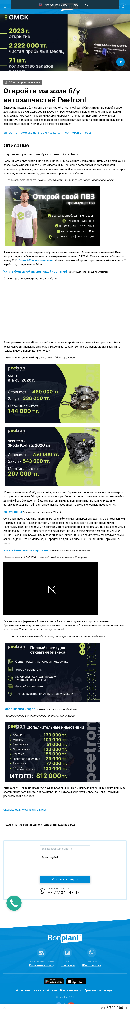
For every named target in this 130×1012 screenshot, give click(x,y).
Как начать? (72, 133)
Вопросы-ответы (70, 990)
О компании (23, 990)
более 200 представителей (36, 260)
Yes (75, 4)
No (86, 4)
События (91, 133)
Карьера (39, 990)
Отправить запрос (65, 879)
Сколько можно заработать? (40, 133)
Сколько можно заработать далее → (26, 809)
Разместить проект (41, 965)
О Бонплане (68, 965)
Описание (10, 133)
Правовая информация (98, 990)
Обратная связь (91, 965)
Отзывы (52, 990)
